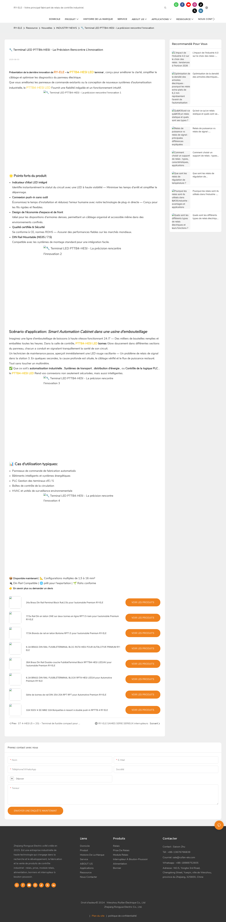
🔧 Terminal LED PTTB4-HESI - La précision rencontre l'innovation (117, 28)
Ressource (32, 28)
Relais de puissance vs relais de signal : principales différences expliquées (204, 130)
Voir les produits (143, 602)
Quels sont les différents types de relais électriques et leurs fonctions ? (206, 217)
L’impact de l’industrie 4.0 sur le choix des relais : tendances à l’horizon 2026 (205, 54)
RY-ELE (18, 28)
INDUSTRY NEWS (66, 28)
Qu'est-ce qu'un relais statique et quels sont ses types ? (205, 112)
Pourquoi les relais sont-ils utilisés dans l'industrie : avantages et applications (206, 193)
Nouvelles (47, 28)
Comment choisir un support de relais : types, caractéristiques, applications (205, 154)
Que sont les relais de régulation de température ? (203, 175)
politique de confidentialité (122, 916)
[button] (214, 19)
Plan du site (98, 916)
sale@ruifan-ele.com (184, 857)
